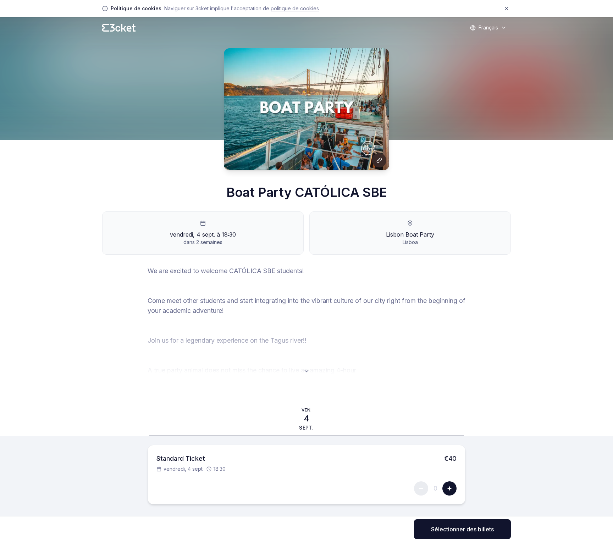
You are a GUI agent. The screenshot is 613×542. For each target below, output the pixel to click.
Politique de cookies (295, 8)
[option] (306, 419)
